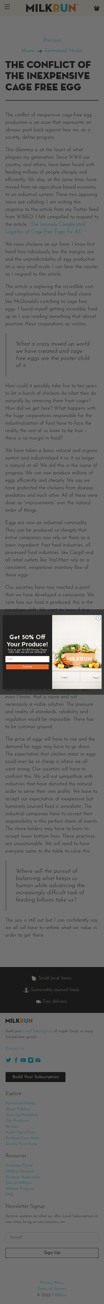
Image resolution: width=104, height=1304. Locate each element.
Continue (27, 667)
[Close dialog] (98, 618)
